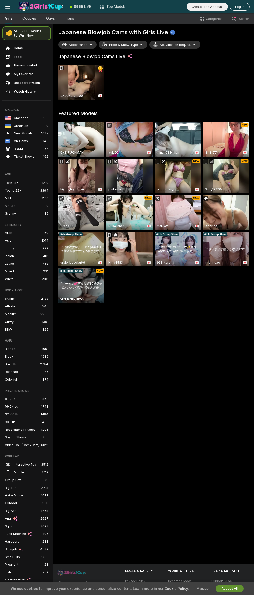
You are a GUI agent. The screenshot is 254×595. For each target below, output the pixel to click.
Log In (239, 7)
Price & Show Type (123, 45)
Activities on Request (175, 45)
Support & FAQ (221, 581)
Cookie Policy (176, 589)
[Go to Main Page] (40, 6)
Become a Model (180, 581)
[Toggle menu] (8, 6)
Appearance (78, 45)
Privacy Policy (135, 581)
